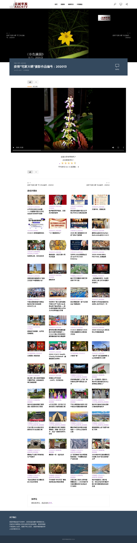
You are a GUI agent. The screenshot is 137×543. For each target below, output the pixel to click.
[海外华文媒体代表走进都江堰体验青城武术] (101, 394)
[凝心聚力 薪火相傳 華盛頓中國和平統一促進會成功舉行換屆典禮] (36, 369)
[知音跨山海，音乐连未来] (36, 245)
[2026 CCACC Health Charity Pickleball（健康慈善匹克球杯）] (58, 345)
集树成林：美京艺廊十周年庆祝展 (57, 256)
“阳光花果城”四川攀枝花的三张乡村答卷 (35, 481)
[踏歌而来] (58, 269)
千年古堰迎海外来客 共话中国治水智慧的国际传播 (78, 405)
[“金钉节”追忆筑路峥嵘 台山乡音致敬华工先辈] (101, 346)
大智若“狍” (74, 356)
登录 (50, 503)
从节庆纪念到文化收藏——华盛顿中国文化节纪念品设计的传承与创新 (35, 211)
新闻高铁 (84, 377)
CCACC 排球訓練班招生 (35, 233)
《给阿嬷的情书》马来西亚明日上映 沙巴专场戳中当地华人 (100, 280)
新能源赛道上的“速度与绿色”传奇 (100, 428)
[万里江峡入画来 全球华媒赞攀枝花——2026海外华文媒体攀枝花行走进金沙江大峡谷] (79, 469)
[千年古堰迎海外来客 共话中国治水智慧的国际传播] (79, 394)
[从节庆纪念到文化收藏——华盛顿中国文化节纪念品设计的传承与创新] (36, 200)
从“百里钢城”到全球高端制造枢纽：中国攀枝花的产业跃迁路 (78, 457)
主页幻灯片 (30, 207)
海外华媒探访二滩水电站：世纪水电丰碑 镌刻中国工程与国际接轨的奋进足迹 (100, 483)
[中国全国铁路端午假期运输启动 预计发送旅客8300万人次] (36, 292)
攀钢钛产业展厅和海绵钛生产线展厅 (35, 456)
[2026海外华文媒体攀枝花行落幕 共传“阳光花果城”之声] (101, 444)
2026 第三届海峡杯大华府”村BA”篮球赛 (78, 234)
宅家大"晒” (17, 63)
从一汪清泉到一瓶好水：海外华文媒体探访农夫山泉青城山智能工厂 (100, 381)
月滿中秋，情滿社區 (98, 209)
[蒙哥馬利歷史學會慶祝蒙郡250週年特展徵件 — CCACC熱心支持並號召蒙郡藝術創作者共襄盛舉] (58, 320)
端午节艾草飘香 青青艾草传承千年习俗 (78, 279)
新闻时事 (78, 377)
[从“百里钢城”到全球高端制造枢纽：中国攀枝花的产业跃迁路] (79, 444)
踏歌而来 (52, 280)
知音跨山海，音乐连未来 (35, 256)
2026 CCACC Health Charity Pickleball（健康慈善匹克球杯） (57, 356)
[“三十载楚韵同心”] (58, 223)
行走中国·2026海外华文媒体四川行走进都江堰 (35, 428)
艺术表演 (51, 208)
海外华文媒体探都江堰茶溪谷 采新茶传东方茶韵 (35, 405)
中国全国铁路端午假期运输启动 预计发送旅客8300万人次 (35, 304)
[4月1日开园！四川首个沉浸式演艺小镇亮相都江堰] (58, 394)
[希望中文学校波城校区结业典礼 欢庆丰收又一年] (101, 292)
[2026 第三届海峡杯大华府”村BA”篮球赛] (79, 223)
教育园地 (80, 206)
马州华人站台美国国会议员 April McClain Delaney (78, 257)
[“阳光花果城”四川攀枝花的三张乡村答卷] (36, 469)
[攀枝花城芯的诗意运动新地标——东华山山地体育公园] (79, 416)
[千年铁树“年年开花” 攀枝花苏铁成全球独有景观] (58, 469)
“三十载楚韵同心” (55, 233)
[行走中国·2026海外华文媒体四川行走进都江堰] (36, 416)
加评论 (117, 69)
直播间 (63, 4)
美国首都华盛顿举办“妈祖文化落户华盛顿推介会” (36, 279)
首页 (56, 4)
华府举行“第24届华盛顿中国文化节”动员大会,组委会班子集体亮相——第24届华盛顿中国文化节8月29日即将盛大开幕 (57, 306)
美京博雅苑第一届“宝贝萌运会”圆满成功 (79, 303)
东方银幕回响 (31, 353)
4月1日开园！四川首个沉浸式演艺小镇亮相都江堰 (57, 405)
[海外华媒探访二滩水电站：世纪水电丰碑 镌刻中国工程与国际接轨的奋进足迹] (101, 469)
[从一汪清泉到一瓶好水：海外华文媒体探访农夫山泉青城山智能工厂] (101, 369)
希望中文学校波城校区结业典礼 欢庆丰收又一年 (100, 303)
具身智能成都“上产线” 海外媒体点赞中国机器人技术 (79, 381)
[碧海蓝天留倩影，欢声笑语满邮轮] (36, 320)
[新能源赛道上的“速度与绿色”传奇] (101, 416)
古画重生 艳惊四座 (33, 356)
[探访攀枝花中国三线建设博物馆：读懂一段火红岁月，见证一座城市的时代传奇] (58, 416)
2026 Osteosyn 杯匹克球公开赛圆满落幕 (100, 331)
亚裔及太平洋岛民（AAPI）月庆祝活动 (56, 379)
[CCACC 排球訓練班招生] (36, 223)
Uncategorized (32, 230)
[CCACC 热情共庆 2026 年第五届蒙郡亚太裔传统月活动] (79, 320)
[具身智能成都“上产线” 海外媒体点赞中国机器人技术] (79, 369)
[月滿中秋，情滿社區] (101, 200)
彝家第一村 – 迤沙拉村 (56, 455)
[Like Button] (30, 82)
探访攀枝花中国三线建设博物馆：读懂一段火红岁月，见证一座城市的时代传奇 (57, 430)
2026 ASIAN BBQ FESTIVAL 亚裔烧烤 (99, 256)
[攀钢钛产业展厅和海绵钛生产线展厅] (36, 444)
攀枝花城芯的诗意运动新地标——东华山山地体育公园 (78, 429)
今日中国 (73, 377)
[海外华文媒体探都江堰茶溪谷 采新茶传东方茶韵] (36, 394)
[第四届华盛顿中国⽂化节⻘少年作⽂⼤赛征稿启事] (79, 200)
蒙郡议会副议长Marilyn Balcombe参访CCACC (100, 234)
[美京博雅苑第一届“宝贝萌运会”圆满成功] (79, 292)
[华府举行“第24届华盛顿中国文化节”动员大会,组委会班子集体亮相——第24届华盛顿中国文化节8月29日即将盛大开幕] (58, 292)
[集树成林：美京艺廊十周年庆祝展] (58, 245)
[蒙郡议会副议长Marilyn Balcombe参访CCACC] (101, 223)
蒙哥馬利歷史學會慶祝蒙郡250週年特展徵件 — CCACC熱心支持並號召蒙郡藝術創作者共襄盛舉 (57, 333)
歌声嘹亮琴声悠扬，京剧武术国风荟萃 (57, 212)
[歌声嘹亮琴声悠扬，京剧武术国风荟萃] (58, 200)
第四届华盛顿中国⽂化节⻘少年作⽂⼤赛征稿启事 (78, 212)
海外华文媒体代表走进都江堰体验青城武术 (100, 405)
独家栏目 (71, 4)
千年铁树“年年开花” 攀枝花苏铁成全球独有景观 (57, 481)
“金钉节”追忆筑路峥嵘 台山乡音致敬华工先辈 (100, 357)
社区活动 (23, 63)
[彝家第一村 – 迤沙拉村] (58, 444)
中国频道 (79, 4)
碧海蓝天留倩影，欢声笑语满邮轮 (35, 332)
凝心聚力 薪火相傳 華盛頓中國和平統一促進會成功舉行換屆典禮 (36, 380)
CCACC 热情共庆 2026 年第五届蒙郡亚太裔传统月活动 (78, 332)
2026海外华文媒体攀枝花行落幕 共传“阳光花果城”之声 (100, 457)
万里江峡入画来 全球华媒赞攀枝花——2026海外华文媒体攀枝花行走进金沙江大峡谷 (79, 483)
